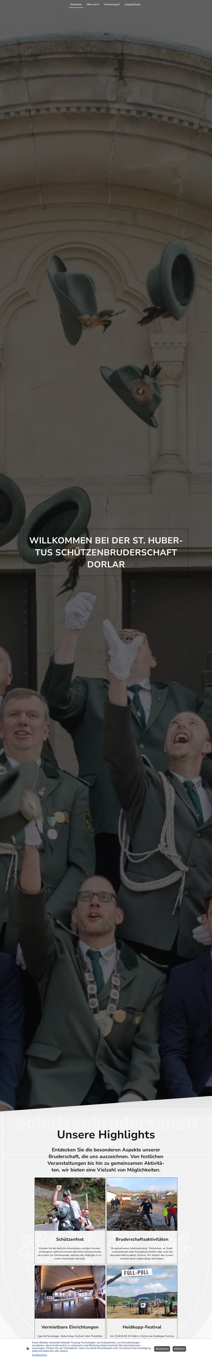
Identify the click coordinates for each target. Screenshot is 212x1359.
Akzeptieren (162, 1348)
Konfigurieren (39, 1355)
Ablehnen (179, 1348)
